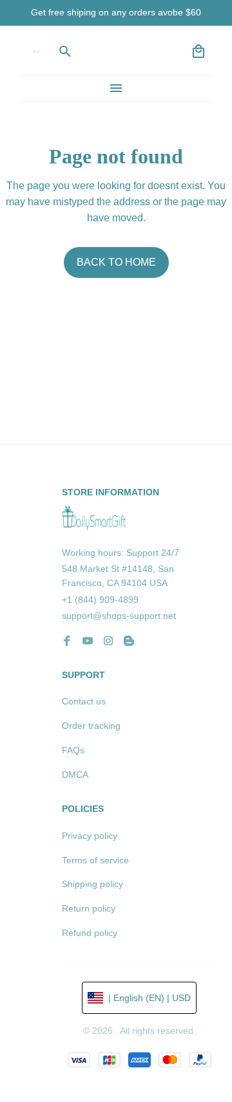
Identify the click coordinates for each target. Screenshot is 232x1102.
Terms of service (95, 860)
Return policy (88, 908)
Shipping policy (92, 884)
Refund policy (89, 933)
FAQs (73, 750)
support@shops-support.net (119, 616)
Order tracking (91, 726)
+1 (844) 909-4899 (100, 599)
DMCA (75, 774)
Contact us (84, 701)
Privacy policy (89, 836)
